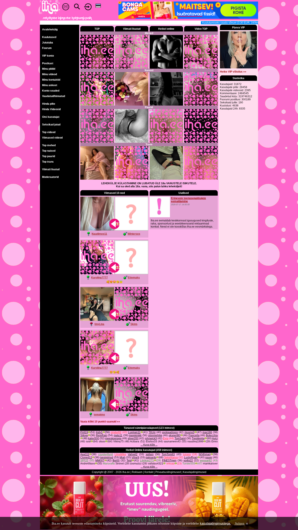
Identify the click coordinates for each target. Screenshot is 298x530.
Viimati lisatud (51, 169)
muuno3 (189, 432)
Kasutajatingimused (194, 472)
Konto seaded (50, 90)
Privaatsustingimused (168, 472)
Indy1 (99, 432)
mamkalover (210, 463)
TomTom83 (168, 454)
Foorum (47, 48)
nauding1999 (195, 441)
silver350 (133, 438)
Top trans (48, 161)
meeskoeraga (113, 438)
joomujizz (136, 463)
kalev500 (93, 438)
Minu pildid (48, 68)
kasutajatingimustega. (215, 523)
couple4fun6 (105, 454)
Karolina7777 (99, 277)
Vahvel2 (132, 454)
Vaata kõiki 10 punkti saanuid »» (100, 421)
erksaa (170, 463)
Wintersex (134, 233)
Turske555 (188, 463)
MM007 (99, 460)
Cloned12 (86, 457)
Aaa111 (84, 454)
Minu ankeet (49, 85)
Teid (129, 460)
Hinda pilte (48, 103)
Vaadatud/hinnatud (53, 96)
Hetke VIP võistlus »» (233, 71)
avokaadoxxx (170, 432)
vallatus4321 (155, 463)
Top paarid (48, 156)
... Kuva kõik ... (149, 444)
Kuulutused (49, 37)
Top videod (48, 132)
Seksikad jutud (51, 124)
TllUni (152, 432)
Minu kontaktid (51, 79)
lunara (187, 454)
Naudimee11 (99, 233)
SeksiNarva (171, 457)
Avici (215, 438)
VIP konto (48, 55)
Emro (214, 441)
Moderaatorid (50, 177)
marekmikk (135, 435)
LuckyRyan (190, 457)
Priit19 (84, 432)
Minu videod (49, 74)
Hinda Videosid (51, 109)
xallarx (150, 454)
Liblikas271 (147, 460)
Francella (194, 435)
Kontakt (148, 472)
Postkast (47, 63)
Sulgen (239, 523)
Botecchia (212, 435)
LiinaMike (120, 454)
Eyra (165, 438)
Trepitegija (198, 438)
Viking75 (118, 441)
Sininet (119, 463)
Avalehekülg (50, 29)
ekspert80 (174, 435)
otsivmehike (155, 435)
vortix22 (188, 460)
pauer (208, 457)
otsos (102, 441)
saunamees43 (172, 441)
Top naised (48, 150)
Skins (133, 324)
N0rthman (205, 454)
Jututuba (47, 42)
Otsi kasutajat (50, 116)
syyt (88, 441)
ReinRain (101, 435)
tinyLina (99, 324)
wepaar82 (206, 460)
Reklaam (137, 472)
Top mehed (49, 145)
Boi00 (116, 460)
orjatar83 (116, 432)
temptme (99, 414)
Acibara (134, 441)
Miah (122, 457)
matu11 (118, 435)
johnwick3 (151, 438)
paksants (151, 457)
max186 (207, 432)
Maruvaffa (109, 463)
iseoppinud (106, 457)
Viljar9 (135, 457)
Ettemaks (134, 277)
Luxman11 (134, 432)
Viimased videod (52, 137)
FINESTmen (169, 460)
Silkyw (84, 435)
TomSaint (180, 438)
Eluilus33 (151, 441)
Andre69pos (87, 463)
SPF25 (84, 460)
